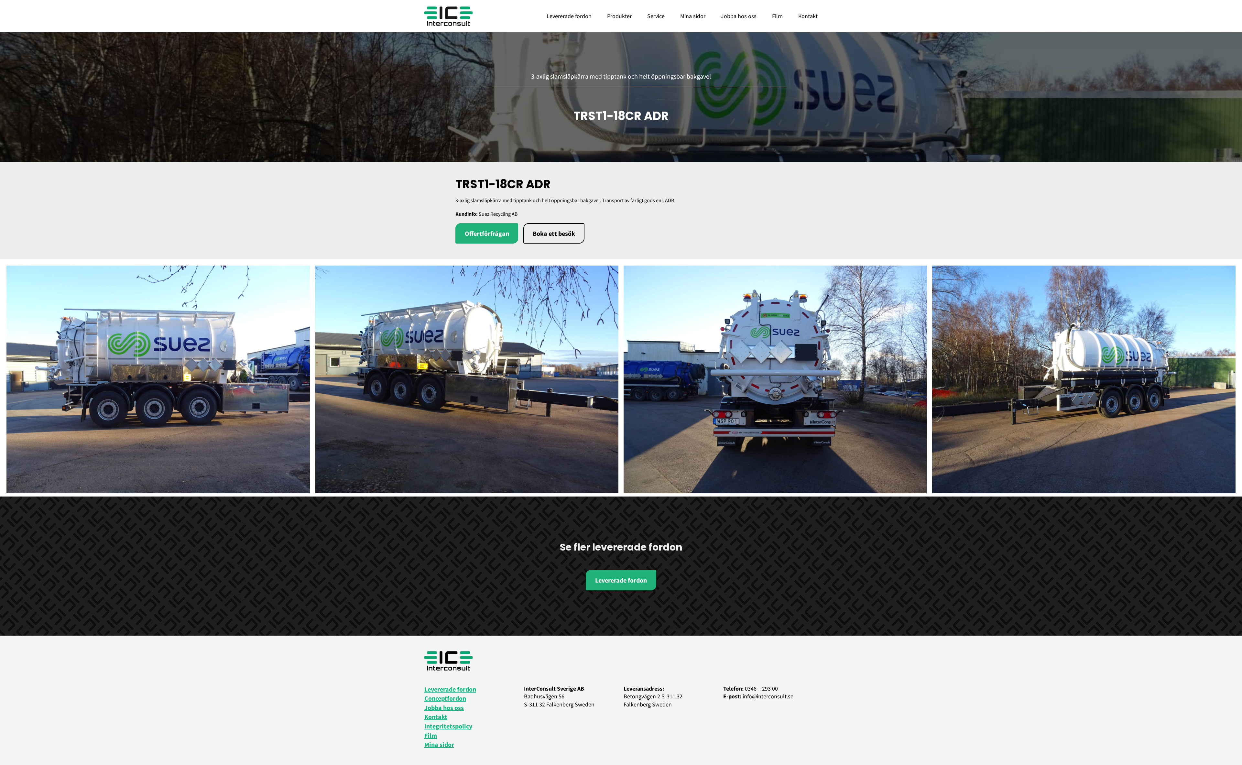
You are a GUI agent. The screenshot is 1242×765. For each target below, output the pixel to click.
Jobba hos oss (739, 16)
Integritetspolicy (448, 726)
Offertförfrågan (487, 233)
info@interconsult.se (768, 696)
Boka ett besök (554, 233)
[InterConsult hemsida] (448, 16)
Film (777, 16)
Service (656, 16)
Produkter (619, 16)
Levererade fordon (569, 16)
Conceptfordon (445, 698)
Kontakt (808, 16)
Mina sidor (692, 16)
